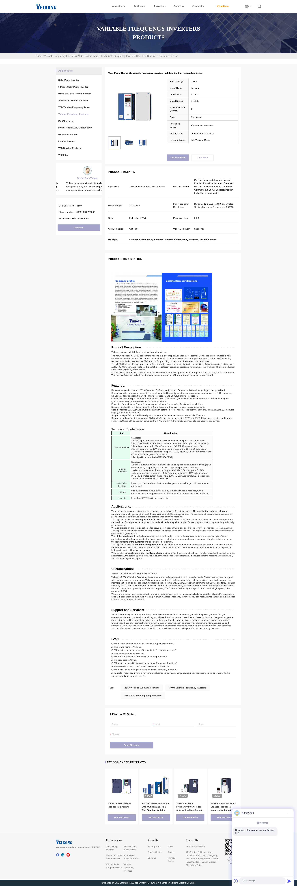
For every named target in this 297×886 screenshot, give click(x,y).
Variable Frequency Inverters (60, 56)
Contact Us (198, 6)
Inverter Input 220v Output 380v (75, 127)
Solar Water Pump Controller (73, 100)
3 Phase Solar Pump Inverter (73, 87)
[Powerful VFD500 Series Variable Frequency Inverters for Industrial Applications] (225, 781)
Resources (160, 6)
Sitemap (152, 858)
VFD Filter (63, 155)
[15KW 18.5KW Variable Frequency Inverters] (122, 781)
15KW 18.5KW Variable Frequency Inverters (119, 805)
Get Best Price (177, 157)
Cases (171, 852)
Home (39, 56)
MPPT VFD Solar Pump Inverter (74, 93)
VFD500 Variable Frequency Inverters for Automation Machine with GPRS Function (189, 807)
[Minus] (289, 813)
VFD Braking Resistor (69, 148)
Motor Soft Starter (67, 134)
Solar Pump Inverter (68, 80)
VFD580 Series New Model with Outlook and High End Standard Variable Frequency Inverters (155, 807)
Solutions (179, 6)
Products (138, 6)
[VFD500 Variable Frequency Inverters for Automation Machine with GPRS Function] (190, 781)
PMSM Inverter (65, 121)
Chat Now (222, 6)
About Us (117, 6)
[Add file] (236, 881)
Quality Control (155, 852)
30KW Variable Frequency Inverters (187, 687)
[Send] (289, 881)
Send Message (131, 745)
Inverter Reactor (66, 141)
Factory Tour (154, 846)
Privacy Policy (171, 859)
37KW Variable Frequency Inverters (143, 695)
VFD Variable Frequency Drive (74, 107)
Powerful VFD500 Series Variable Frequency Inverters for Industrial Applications (223, 807)
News (170, 846)
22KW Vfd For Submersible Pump (142, 687)
